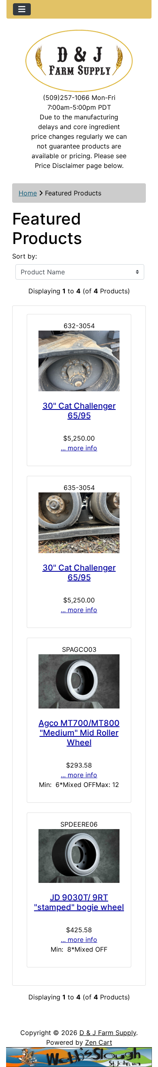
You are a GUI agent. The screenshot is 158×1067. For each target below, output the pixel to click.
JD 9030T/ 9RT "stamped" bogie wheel (79, 902)
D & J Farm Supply (107, 1033)
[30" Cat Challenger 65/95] (79, 361)
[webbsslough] (79, 1056)
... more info (79, 448)
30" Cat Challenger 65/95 (79, 410)
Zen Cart (98, 1042)
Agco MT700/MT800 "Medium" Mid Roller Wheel (79, 732)
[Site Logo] (79, 61)
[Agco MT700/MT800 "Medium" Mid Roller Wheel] (79, 681)
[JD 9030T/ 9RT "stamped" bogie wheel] (79, 856)
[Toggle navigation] (22, 9)
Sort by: (24, 256)
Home (28, 193)
